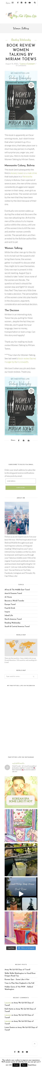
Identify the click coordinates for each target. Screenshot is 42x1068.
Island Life (9, 615)
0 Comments (21, 65)
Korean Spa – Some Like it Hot (17, 979)
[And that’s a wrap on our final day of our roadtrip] (21, 859)
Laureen (8, 1003)
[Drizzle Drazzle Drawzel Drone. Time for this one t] (21, 825)
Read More (32, 1065)
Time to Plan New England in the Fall (19, 983)
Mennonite (27, 176)
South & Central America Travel (17, 626)
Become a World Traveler (14, 601)
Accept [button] (16, 1065)
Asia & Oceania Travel (13, 593)
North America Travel (13, 619)
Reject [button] (24, 1065)
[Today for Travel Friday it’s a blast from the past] (21, 791)
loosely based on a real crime (24, 173)
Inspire (7, 612)
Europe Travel (10, 604)
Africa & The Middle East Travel (17, 590)
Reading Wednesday (21, 39)
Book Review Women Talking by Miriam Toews (21, 52)
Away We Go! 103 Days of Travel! (17, 970)
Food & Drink (10, 608)
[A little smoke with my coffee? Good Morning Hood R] (21, 927)
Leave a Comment (27, 64)
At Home (8, 597)
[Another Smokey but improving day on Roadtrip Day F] (21, 893)
